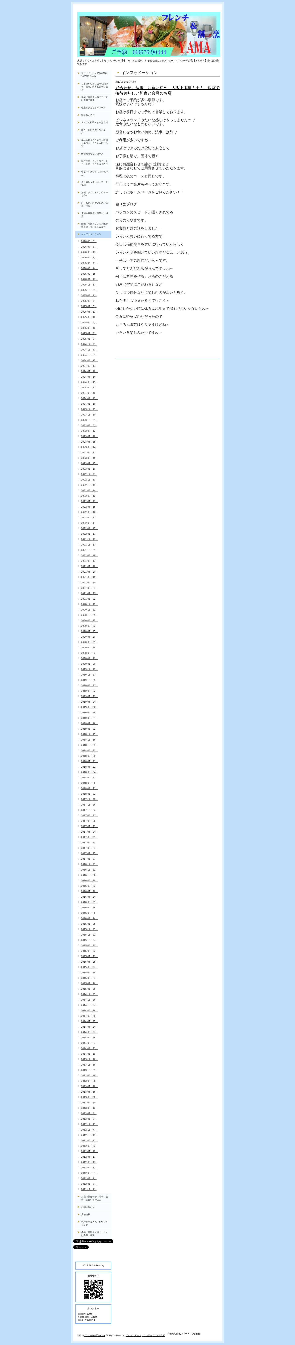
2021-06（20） (89, 571)
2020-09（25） (89, 620)
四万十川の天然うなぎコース (94, 131)
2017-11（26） (89, 804)
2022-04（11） (89, 517)
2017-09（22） (89, 815)
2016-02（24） (89, 918)
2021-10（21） (89, 550)
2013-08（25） (89, 1081)
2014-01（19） (89, 1053)
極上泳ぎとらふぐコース (93, 107)
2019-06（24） (89, 701)
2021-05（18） (89, 577)
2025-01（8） (89, 338)
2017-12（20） (89, 799)
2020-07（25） (89, 631)
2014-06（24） (89, 1026)
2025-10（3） (89, 290)
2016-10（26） (89, 875)
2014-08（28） (89, 1016)
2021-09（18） (89, 555)
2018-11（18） (89, 739)
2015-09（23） (89, 945)
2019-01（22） (89, 728)
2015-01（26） (89, 988)
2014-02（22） (89, 1048)
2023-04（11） (89, 452)
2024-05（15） (89, 382)
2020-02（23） (89, 658)
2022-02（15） (89, 528)
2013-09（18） (89, 1075)
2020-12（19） (89, 604)
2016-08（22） (89, 886)
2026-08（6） (89, 241)
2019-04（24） (89, 712)
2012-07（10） (89, 1151)
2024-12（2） (89, 344)
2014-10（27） (89, 1005)
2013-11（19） (89, 1064)
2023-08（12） (89, 431)
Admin (196, 1333)
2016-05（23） (89, 902)
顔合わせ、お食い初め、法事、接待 (94, 204)
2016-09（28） (89, 880)
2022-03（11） (89, 523)
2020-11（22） (89, 609)
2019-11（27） (89, 674)
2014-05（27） (89, 1032)
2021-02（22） (89, 593)
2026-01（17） (89, 279)
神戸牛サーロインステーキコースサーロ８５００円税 (94, 162)
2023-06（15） (89, 441)
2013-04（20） (89, 1102)
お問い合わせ (88, 1207)
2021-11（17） (89, 544)
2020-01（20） (89, 663)
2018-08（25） (89, 756)
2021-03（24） (89, 588)
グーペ (186, 1333)
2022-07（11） (89, 501)
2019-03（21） (89, 718)
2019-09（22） (89, 685)
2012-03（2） (89, 1173)
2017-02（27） (89, 853)
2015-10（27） (89, 940)
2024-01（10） (89, 403)
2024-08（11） (89, 366)
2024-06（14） (89, 376)
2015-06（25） (89, 961)
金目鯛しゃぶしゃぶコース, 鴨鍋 (96, 183)
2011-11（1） (89, 1189)
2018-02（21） (89, 788)
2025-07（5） (89, 306)
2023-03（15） (89, 458)
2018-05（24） (89, 772)
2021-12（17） (89, 539)
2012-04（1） (89, 1167)
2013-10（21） (89, 1070)
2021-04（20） (89, 582)
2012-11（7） (89, 1129)
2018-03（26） (89, 783)
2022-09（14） (89, 490)
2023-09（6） (89, 425)
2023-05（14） (89, 447)
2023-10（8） (89, 420)
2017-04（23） (89, 842)
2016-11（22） (89, 869)
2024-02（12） (89, 398)
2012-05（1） (89, 1162)
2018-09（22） (89, 750)
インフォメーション (91, 234)
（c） (144, 1335)
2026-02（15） (89, 273)
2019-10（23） (89, 680)
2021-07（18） (89, 566)
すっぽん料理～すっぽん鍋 (94, 122)
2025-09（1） (89, 295)
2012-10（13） (89, 1135)
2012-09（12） (89, 1140)
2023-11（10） (89, 414)
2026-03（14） (89, 268)
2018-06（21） (89, 766)
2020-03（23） (89, 653)
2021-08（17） (89, 561)
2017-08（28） (89, 821)
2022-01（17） (89, 533)
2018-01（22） (89, 793)
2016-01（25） (89, 923)
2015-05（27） (89, 967)
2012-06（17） (89, 1156)
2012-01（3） (89, 1183)
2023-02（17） (89, 463)
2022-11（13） (89, 479)
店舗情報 (85, 1214)
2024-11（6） (89, 349)
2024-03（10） (89, 393)
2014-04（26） (89, 1037)
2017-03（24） (89, 848)
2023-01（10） (89, 468)
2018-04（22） (89, 777)
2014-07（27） (89, 1021)
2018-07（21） (89, 761)
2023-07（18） (89, 436)
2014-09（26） (89, 1010)
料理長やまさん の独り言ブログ (94, 1223)
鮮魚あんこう (88, 115)
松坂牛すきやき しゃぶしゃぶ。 (94, 173)
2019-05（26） (89, 707)
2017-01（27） (89, 858)
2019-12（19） (89, 669)
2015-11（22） (89, 934)
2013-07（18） (89, 1086)
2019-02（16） (89, 723)
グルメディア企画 (156, 1335)
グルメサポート (133, 1335)
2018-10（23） (89, 745)
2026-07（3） (89, 246)
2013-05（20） (89, 1097)
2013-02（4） (89, 1113)
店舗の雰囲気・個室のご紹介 (94, 214)
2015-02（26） (89, 983)
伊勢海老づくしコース (92, 153)
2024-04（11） (89, 387)
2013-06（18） (89, 1091)
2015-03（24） (89, 978)
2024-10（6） (89, 355)
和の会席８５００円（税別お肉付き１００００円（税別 (94, 143)
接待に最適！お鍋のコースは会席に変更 (94, 98)
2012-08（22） (89, 1146)
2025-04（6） (89, 322)
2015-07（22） (89, 956)
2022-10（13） (89, 485)
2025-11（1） (89, 284)
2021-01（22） (89, 598)
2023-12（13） (89, 409)
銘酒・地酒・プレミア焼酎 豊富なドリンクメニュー (96, 225)
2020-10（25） (89, 615)
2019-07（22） (89, 696)
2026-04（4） (89, 263)
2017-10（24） (89, 810)
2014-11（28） (89, 999)
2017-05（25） (89, 837)
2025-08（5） (89, 301)
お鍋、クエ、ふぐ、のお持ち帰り (94, 194)
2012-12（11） (89, 1124)
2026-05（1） (89, 257)
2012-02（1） (89, 1178)
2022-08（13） (89, 496)
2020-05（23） (89, 642)
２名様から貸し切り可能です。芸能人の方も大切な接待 (94, 86)
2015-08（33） (89, 951)
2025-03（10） (89, 328)
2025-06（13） (89, 311)
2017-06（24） (89, 831)
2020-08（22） (89, 626)
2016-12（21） (89, 864)
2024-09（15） (89, 360)
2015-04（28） (89, 972)
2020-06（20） (89, 636)
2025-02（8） (89, 333)
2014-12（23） (89, 994)
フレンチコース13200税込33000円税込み (94, 74)
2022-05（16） (89, 512)
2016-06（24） (89, 896)
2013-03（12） (89, 1108)
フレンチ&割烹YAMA (94, 1335)
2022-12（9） (89, 474)
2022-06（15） (89, 506)
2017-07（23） (89, 826)
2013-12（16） (89, 1059)
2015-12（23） (89, 929)
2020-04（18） (89, 647)
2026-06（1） (89, 252)
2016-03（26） (89, 913)
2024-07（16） (89, 371)
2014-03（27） (89, 1043)
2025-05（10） (89, 317)
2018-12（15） (89, 734)
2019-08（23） (89, 691)
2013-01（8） (89, 1118)
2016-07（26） (89, 891)
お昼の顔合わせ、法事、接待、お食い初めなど (94, 1198)
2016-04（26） (89, 907)
